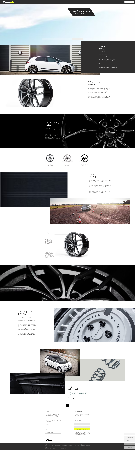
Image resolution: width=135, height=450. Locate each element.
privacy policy (85, 434)
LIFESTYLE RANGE (49, 426)
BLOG (47, 429)
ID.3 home (129, 433)
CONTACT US (48, 424)
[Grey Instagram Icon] (48, 436)
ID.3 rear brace (129, 440)
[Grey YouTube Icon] (51, 436)
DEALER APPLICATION (50, 432)
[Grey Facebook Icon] (46, 436)
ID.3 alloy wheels (130, 444)
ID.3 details (130, 447)
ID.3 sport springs (130, 437)
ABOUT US (48, 427)
